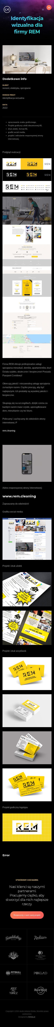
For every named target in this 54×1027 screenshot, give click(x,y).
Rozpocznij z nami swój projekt (27, 915)
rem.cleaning (8, 431)
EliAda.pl (31, 1017)
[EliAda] (6, 9)
